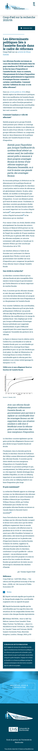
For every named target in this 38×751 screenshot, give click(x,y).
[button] (19, 592)
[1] (10, 212)
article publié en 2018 (17, 92)
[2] (23, 215)
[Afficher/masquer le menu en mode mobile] (34, 3)
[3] (10, 512)
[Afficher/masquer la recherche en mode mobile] (34, 5)
